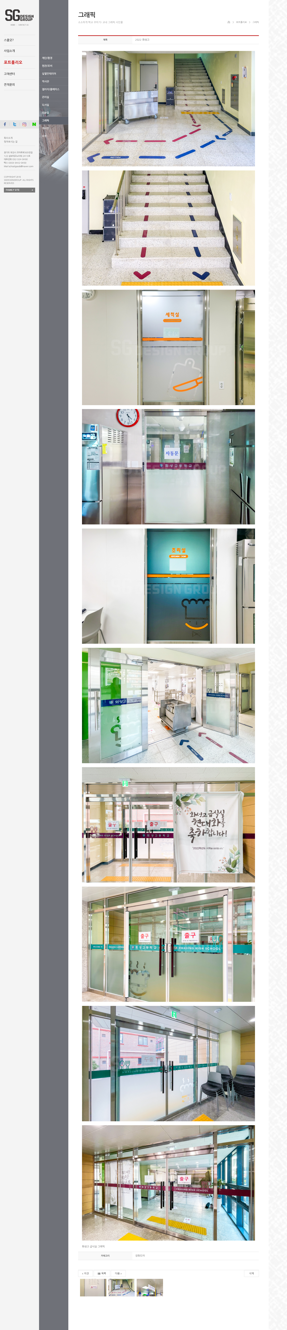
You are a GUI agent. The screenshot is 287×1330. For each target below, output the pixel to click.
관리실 (45, 97)
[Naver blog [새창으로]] (34, 124)
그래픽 (45, 120)
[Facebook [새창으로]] (5, 124)
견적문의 (9, 84)
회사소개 (8, 138)
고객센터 (9, 73)
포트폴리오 (13, 62)
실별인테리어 (49, 73)
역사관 (45, 81)
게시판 (45, 128)
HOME (13, 25)
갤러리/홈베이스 (50, 89)
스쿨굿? (9, 40)
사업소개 (9, 50)
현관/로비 (47, 66)
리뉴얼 (45, 112)
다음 (117, 1273)
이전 (86, 1273)
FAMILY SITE (13, 190)
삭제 (251, 1273)
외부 (44, 136)
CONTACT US (24, 25)
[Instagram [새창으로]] (24, 124)
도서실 (45, 105)
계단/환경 (47, 58)
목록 (103, 1273)
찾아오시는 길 (10, 142)
